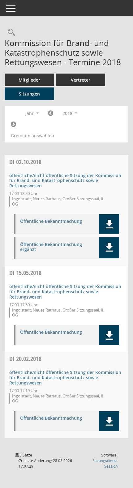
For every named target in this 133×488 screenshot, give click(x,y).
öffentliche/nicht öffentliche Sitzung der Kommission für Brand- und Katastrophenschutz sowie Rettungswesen (65, 180)
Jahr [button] (30, 113)
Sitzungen (29, 94)
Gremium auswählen (32, 135)
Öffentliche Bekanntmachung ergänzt (51, 247)
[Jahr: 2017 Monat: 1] (50, 113)
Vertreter (80, 80)
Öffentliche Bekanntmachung (51, 221)
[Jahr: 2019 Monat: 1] (13, 124)
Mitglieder (29, 80)
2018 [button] (68, 113)
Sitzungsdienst (105, 463)
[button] (109, 224)
